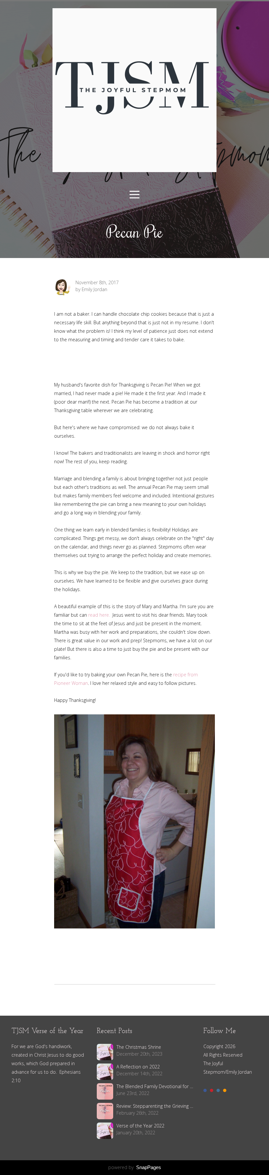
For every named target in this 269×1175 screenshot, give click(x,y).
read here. (99, 615)
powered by (134, 1167)
